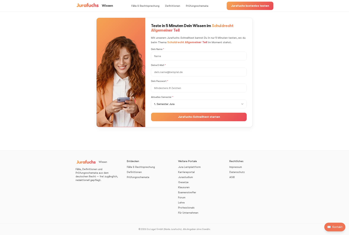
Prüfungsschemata (197, 5)
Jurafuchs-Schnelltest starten (199, 116)
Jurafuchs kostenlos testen (250, 5)
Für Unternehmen (188, 212)
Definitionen (172, 5)
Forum (181, 197)
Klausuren (184, 187)
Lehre (181, 202)
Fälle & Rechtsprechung (145, 5)
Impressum (235, 166)
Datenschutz (237, 172)
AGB (232, 177)
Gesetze (183, 182)
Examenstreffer (187, 192)
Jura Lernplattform (189, 166)
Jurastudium (185, 177)
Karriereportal (186, 172)
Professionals (186, 207)
